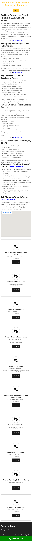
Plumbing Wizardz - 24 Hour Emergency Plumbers (16, 4)
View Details (16, 262)
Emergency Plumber (6, 530)
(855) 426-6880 (18, 40)
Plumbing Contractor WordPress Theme (14, 535)
